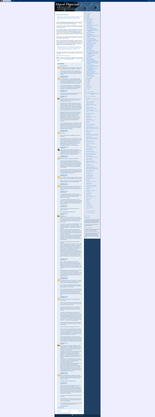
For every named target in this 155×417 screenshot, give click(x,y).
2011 (87, 14)
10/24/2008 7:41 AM (63, 90)
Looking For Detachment (90, 113)
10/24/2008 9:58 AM (63, 130)
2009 (87, 16)
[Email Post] (82, 59)
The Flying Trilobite (89, 156)
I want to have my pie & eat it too (91, 186)
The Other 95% (88, 195)
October (88, 21)
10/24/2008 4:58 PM (63, 213)
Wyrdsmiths (88, 115)
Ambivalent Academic (90, 151)
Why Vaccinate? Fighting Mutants (92, 61)
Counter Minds (88, 204)
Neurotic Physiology (89, 148)
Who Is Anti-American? (91, 44)
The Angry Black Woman (90, 153)
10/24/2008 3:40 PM (63, 205)
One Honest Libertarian (62, 14)
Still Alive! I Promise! (89, 171)
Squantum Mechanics (89, 102)
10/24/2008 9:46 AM (63, 96)
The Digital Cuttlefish (89, 175)
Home (70, 410)
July (87, 80)
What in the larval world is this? (91, 196)
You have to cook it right (90, 124)
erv (86, 209)
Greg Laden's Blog (89, 207)
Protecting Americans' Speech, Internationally (92, 69)
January (88, 87)
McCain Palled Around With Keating (93, 66)
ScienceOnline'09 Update (91, 60)
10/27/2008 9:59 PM (63, 382)
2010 (87, 15)
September (89, 77)
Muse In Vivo (88, 121)
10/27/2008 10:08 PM (64, 405)
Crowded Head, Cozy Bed (90, 190)
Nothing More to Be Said (91, 38)
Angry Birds (88, 191)
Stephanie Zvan (63, 77)
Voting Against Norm (90, 22)
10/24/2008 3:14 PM (63, 191)
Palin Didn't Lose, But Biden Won (92, 73)
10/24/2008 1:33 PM (63, 174)
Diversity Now (89, 49)
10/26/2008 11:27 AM (64, 342)
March (88, 85)
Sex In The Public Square (90, 212)
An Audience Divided (90, 27)
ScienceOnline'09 (90, 74)
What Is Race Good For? (91, 55)
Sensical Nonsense (90, 46)
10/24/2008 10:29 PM (64, 258)
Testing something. (89, 176)
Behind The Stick (89, 164)
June (88, 81)
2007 (87, 89)
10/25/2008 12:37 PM (64, 296)
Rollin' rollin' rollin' (89, 149)
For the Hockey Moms (90, 50)
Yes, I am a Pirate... (89, 114)
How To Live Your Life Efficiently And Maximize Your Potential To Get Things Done (92, 128)
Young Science (89, 33)
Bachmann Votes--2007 (91, 64)
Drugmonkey (62, 175)
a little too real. (73, 380)
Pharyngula (88, 133)
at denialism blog (79, 58)
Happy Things (89, 57)
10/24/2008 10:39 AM (64, 147)
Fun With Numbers (90, 45)
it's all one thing (88, 119)
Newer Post (59, 410)
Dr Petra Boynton (89, 158)
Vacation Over (89, 23)
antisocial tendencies (73, 31)
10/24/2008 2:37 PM (63, 183)
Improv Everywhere (89, 107)
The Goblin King (89, 26)
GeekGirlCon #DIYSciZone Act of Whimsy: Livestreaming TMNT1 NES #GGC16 (92, 138)
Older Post (80, 410)
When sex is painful (89, 159)
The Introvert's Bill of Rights (91, 42)
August (88, 78)
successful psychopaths (62, 30)
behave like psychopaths (72, 29)
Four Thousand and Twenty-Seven (92, 51)
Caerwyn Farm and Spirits (90, 143)
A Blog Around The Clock (90, 161)
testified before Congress (67, 22)
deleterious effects (77, 32)
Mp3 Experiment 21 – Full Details (91, 108)
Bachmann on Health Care (91, 70)
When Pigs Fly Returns (90, 170)
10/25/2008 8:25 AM (63, 277)
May (87, 82)
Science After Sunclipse (90, 101)
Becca (61, 97)
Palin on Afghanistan (90, 67)
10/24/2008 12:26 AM (64, 76)
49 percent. (88, 180)
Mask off (87, 122)
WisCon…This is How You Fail (91, 154)
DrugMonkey (88, 199)
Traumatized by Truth (89, 206)
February (88, 86)
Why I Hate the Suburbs (91, 32)
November (89, 20)
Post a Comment (61, 407)
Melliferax (88, 201)
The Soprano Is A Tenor (90, 165)
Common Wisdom (90, 56)
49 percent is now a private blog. (91, 181)
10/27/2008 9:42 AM (63, 372)
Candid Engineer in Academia (91, 185)
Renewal (87, 144)
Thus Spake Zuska (89, 126)
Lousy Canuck (88, 136)
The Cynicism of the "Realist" (92, 39)
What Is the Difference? (91, 75)
